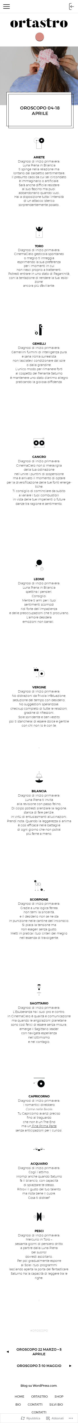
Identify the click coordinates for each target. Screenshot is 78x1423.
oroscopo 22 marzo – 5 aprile (39, 1351)
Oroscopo (40, 1330)
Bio (18, 1404)
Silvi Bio (56, 1404)
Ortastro (39, 1396)
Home (19, 1396)
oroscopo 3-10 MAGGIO (39, 1365)
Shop (59, 1396)
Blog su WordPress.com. (39, 1386)
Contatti (35, 1404)
